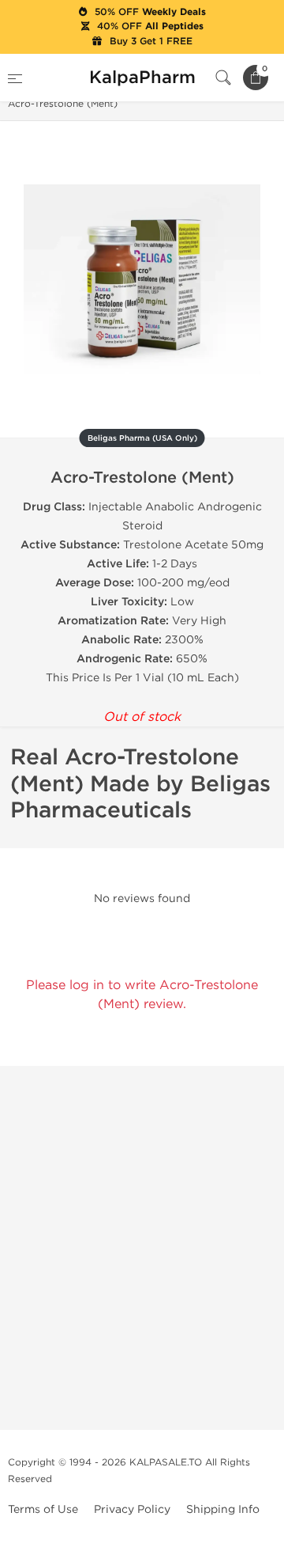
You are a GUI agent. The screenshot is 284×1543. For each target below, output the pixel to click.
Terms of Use (43, 1509)
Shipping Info (223, 1509)
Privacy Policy (132, 1509)
